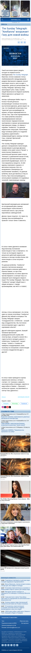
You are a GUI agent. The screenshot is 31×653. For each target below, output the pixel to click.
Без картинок (25, 623)
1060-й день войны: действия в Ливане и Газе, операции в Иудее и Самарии (15, 612)
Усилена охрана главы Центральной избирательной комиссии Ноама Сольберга (14, 603)
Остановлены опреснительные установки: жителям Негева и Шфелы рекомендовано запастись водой (12, 607)
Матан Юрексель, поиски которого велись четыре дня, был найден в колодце (16, 584)
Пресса (4, 24)
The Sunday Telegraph (20, 75)
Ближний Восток (21, 414)
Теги (3, 621)
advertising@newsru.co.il (13, 627)
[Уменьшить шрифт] (19, 42)
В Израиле (20, 427)
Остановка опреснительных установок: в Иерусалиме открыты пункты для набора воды (15, 588)
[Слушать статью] (26, 42)
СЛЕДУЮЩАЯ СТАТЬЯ (23, 397)
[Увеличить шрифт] (22, 42)
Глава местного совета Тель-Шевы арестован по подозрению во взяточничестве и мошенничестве (15, 598)
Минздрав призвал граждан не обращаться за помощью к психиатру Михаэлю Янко (15, 593)
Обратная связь (24, 621)
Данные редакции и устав (9, 625)
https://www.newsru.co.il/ (9, 414)
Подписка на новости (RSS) (9, 623)
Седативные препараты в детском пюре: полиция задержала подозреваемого (15, 581)
